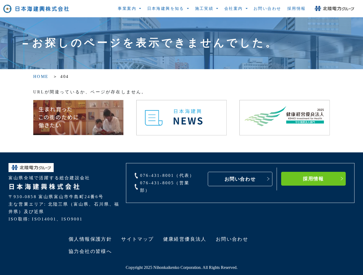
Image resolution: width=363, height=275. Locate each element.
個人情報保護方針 (90, 239)
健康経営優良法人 (184, 239)
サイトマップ (137, 239)
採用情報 (313, 178)
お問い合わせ (240, 179)
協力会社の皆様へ (90, 251)
